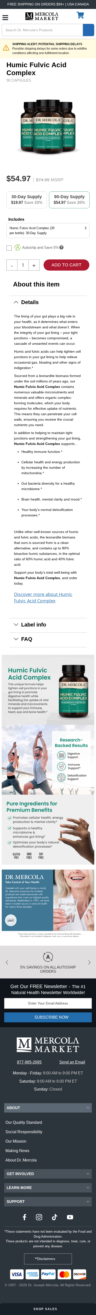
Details (30, 302)
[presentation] (88, 127)
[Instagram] (39, 1218)
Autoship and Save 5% (40, 247)
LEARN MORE (19, 1188)
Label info (33, 625)
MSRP (57, 179)
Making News (17, 1151)
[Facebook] (24, 1218)
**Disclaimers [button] (45, 1259)
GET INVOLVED (20, 1174)
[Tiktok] (54, 1218)
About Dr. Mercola (21, 1160)
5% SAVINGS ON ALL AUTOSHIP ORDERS (48, 969)
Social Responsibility (23, 1132)
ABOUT (13, 1108)
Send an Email (72, 1062)
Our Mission (15, 1141)
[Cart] (81, 15)
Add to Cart (66, 264)
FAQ (26, 639)
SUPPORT (16, 1201)
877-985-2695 (29, 1062)
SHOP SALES (46, 1309)
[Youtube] (70, 1218)
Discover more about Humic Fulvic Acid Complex (43, 597)
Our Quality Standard (23, 1122)
